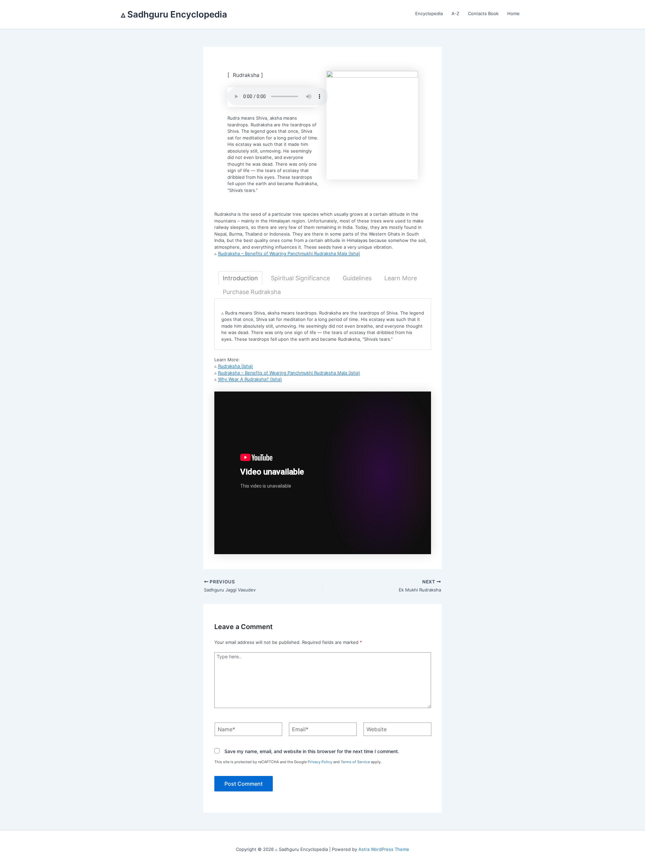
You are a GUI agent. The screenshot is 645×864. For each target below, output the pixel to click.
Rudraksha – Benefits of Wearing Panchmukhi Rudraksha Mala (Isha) (289, 253)
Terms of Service (355, 761)
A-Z (455, 13)
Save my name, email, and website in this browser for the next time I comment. (311, 751)
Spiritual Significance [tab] (300, 278)
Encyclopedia (429, 13)
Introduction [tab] (240, 278)
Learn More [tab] (400, 278)
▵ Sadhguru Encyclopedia (174, 14)
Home (513, 13)
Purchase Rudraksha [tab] (252, 291)
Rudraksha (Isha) (235, 366)
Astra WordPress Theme (383, 849)
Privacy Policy (320, 761)
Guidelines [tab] (357, 278)
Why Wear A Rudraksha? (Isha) (250, 379)
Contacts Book (483, 13)
